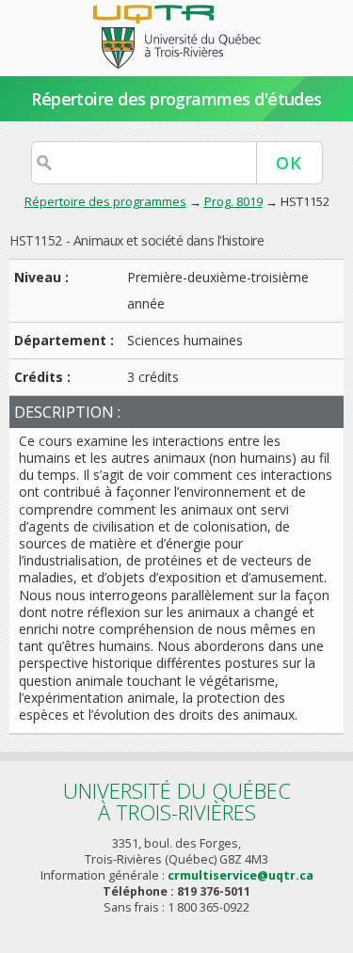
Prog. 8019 (233, 201)
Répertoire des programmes (105, 201)
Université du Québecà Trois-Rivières (177, 801)
